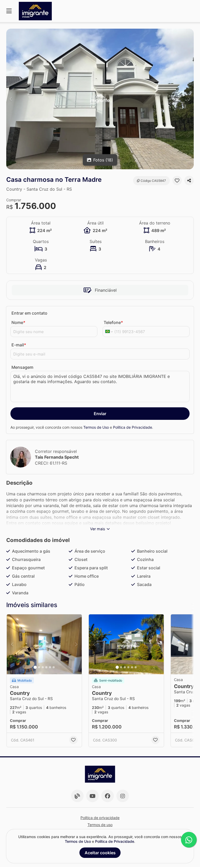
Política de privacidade (100, 817)
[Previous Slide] (10, 99)
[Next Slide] (189, 99)
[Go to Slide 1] (35, 667)
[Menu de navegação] (9, 11)
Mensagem (22, 367)
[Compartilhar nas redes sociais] (189, 180)
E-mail (18, 344)
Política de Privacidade (132, 427)
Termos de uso (100, 824)
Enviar (100, 413)
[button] (100, 99)
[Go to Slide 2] (39, 667)
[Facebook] (107, 796)
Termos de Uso (96, 427)
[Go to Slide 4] (46, 667)
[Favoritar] (177, 180)
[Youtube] (92, 796)
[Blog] (77, 796)
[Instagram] (122, 796)
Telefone (113, 322)
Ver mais (97, 529)
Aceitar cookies (100, 852)
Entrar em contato (29, 313)
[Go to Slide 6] (54, 667)
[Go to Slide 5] (50, 667)
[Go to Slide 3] (43, 667)
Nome (18, 322)
